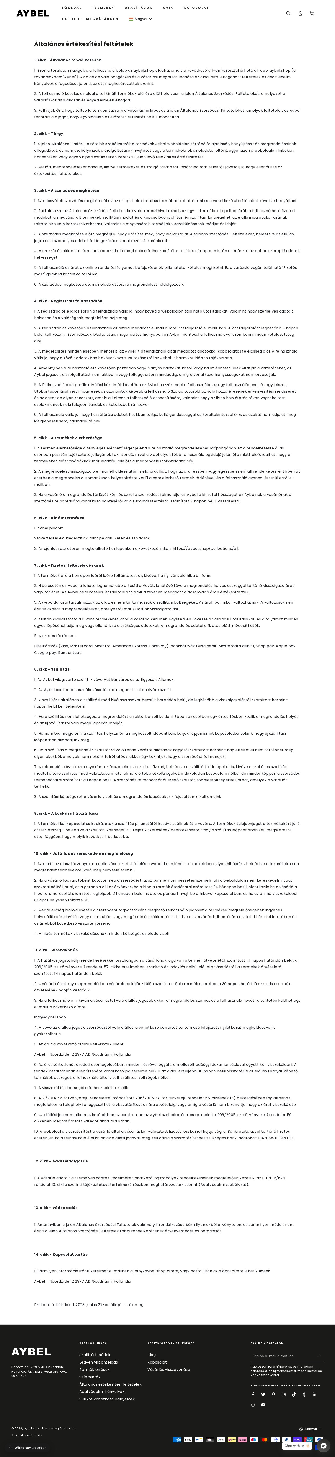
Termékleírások (94, 1369)
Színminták (89, 1377)
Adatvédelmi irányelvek (101, 1391)
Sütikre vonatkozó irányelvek (107, 1399)
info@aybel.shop (50, 1017)
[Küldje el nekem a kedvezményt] (321, 1356)
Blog (151, 1354)
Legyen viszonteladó (98, 1362)
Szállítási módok (95, 1354)
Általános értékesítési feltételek (110, 1384)
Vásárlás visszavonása (168, 1369)
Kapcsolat (157, 1362)
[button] (140, 19)
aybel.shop (32, 1428)
